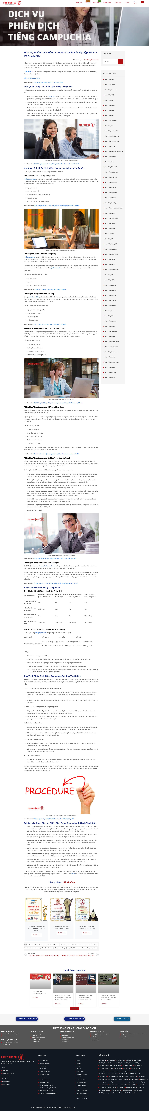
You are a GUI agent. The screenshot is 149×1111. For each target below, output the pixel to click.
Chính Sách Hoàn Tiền (45, 1079)
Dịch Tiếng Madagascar (112, 352)
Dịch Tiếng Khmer (110, 239)
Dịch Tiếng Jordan (110, 300)
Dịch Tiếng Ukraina (110, 197)
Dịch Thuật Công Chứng (45, 1063)
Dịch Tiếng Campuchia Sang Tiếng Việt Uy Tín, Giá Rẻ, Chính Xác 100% (56, 164)
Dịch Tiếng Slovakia (110, 223)
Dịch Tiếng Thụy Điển (111, 167)
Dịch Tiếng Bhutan (110, 275)
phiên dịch (52, 96)
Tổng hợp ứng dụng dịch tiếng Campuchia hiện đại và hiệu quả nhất (55, 558)
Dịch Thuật (96, 1)
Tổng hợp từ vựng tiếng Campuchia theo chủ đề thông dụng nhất (54, 819)
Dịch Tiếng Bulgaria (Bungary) (114, 151)
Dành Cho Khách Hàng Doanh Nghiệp (48, 1088)
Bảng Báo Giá (43, 1068)
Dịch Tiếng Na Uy (110, 213)
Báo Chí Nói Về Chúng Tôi (8, 1073)
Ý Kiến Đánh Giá (6, 1084)
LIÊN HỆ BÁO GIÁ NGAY (32, 78)
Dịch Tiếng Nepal (110, 264)
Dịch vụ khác (107, 2)
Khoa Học (79, 1066)
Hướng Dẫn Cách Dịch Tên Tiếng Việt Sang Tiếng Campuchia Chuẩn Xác (85, 997)
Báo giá (88, 1)
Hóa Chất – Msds (81, 1077)
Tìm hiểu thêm (36, 935)
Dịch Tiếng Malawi (110, 357)
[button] (74, 1008)
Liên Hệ (127, 2)
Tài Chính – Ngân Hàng (82, 1093)
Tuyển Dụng (5, 1078)
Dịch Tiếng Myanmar (111, 192)
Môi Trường (79, 1068)
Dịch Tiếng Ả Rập (110, 146)
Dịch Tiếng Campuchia (111, 131)
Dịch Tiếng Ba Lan (110, 156)
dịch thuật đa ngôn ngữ (48, 566)
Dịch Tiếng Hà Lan (110, 187)
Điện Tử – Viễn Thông (82, 1090)
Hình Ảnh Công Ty (6, 1076)
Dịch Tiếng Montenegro (112, 362)
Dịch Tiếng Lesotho (110, 321)
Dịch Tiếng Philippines (111, 172)
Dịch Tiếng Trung (110, 84)
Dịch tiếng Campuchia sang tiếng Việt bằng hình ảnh (43, 944)
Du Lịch (78, 1060)
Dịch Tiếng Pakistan (111, 249)
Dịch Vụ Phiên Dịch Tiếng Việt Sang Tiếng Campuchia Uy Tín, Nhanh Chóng (63, 997)
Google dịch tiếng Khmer (44, 948)
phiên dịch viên (56, 268)
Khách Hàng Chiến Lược (45, 1077)
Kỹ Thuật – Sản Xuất (81, 1082)
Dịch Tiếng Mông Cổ (111, 244)
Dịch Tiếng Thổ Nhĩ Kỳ (111, 218)
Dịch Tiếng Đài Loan (111, 90)
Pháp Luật (79, 1063)
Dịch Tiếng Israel (110, 228)
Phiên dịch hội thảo (30, 179)
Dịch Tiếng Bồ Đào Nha (112, 136)
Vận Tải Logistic (80, 1071)
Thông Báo (4, 1087)
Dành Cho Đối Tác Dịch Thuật (46, 1090)
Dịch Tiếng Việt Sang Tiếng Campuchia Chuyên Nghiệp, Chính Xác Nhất (56, 205)
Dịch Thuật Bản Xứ (44, 1066)
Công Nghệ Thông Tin (82, 1074)
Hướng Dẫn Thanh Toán (45, 1074)
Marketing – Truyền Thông (83, 1098)
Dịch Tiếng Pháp (110, 105)
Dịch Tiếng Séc (109, 161)
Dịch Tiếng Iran (109, 233)
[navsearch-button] (142, 2)
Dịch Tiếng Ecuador (110, 290)
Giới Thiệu (4, 1067)
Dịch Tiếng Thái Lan (111, 120)
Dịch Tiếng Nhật (109, 95)
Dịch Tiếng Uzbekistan (111, 254)
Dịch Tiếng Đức (109, 110)
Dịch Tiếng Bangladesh (112, 269)
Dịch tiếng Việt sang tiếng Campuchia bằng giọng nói (75, 944)
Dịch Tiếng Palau (110, 367)
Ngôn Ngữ (118, 2)
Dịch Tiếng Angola (110, 285)
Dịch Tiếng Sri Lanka (111, 331)
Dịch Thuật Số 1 (29, 71)
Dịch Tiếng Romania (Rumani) (113, 208)
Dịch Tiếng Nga (109, 115)
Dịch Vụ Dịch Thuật (44, 1060)
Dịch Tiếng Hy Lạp (110, 305)
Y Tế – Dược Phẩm (81, 1079)
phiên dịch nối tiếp (33, 297)
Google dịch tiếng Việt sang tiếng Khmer (66, 948)
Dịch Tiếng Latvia (110, 310)
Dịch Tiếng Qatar (110, 377)
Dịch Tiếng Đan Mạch (111, 203)
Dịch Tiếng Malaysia (111, 182)
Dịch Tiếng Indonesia (111, 177)
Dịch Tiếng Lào (109, 126)
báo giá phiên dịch (41, 633)
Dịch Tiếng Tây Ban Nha (112, 141)
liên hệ (73, 873)
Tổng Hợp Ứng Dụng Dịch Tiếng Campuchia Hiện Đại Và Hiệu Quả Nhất (108, 997)
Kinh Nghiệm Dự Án (44, 1082)
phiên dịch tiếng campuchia (88, 948)
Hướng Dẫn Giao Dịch (45, 1071)
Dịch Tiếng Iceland (110, 295)
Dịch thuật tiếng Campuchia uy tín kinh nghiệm (48, 82)
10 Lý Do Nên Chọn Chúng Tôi (46, 1085)
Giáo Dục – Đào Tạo (81, 1085)
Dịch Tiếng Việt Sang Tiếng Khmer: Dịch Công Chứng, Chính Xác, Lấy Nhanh (58, 403)
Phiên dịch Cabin (29, 257)
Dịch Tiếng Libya (110, 336)
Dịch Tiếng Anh (109, 79)
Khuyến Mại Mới (6, 1081)
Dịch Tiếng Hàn (109, 100)
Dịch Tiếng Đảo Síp (110, 372)
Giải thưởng (5, 1070)
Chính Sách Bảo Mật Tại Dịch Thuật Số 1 (49, 1093)
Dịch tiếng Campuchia (91, 60)
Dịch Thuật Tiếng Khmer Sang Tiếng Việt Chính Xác (50, 324)
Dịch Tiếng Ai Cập (110, 280)
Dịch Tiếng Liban (110, 326)
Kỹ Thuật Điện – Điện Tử (82, 1096)
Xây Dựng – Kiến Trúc (82, 1088)
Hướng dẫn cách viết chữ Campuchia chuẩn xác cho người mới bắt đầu (56, 583)
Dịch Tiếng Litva (109, 316)
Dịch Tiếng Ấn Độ (110, 259)
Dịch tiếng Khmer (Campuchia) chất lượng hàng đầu (50, 289)
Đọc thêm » (35, 997)
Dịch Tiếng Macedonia (111, 346)
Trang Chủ (79, 2)
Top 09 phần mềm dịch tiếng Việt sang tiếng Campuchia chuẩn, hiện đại (56, 454)
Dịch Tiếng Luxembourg (112, 341)
